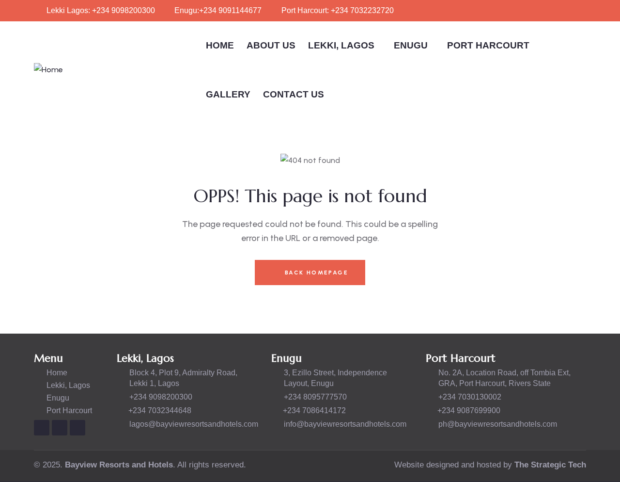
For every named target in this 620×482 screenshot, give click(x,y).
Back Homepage (315, 272)
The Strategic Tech (550, 464)
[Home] (48, 70)
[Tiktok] (77, 427)
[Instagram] (41, 427)
